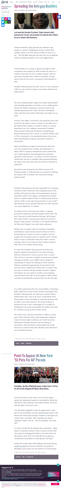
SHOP (45, 2)
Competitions (41, 2)
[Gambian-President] (36, 21)
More (48, 2)
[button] (59, 17)
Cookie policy (41, 484)
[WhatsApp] (6, 22)
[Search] (59, 2)
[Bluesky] (2, 25)
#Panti (23, 457)
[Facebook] (9, 18)
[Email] (2, 18)
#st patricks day (29, 457)
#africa (17, 343)
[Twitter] (2, 22)
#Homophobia (28, 343)
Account (53, 2)
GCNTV (17, 2)
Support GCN (35, 2)
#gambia (22, 343)
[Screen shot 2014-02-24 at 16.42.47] (36, 375)
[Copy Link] (6, 18)
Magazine (11, 2)
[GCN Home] (4, 2)
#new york (18, 457)
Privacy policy (7, 485)
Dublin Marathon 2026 (23, 2)
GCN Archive (30, 2)
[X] (9, 22)
